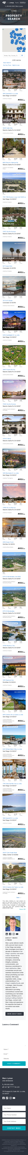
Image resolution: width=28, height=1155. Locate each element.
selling (14, 998)
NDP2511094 (21, 140)
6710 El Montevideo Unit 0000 (12, 576)
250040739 (21, 209)
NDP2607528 (21, 416)
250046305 (21, 588)
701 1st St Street (7, 300)
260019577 (21, 450)
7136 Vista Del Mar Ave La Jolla (12, 783)
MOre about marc (14, 1014)
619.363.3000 (9, 1084)
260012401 (21, 243)
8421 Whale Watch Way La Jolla (12, 749)
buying (7, 998)
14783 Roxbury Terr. (9, 645)
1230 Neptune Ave (8, 680)
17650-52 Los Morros (9, 507)
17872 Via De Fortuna (9, 231)
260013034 (21, 71)
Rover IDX (22, 909)
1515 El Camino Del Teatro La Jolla (13, 887)
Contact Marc (14, 1128)
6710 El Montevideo (8, 611)
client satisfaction (11, 968)
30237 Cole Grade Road (10, 852)
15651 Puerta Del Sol (9, 369)
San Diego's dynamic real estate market (14, 953)
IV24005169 (21, 830)
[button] (21, 28)
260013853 (21, 726)
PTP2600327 (21, 278)
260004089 (21, 864)
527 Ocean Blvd (7, 266)
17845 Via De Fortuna (9, 404)
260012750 (21, 312)
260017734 (21, 795)
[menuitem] (7, 62)
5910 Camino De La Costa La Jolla (13, 714)
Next (18, 897)
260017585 (21, 657)
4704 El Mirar (7, 438)
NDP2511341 (21, 519)
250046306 (21, 554)
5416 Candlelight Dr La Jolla (11, 335)
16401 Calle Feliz (8, 128)
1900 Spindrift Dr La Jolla (10, 93)
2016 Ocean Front (8, 542)
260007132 (21, 623)
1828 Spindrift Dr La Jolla (10, 818)
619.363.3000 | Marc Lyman (15, 6)
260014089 (21, 485)
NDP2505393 (21, 105)
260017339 (21, 692)
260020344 (21, 761)
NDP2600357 (21, 347)
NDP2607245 (21, 381)
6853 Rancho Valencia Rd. (10, 162)
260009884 (21, 174)
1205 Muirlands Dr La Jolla (11, 473)
